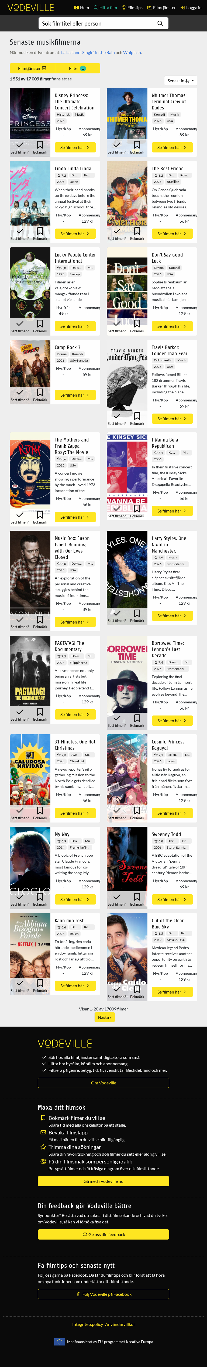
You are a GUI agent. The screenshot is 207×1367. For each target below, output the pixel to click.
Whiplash (132, 52)
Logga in (193, 7)
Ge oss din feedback (106, 1234)
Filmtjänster (164, 7)
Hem (84, 7)
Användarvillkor (120, 1324)
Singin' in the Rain (98, 52)
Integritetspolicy (87, 1324)
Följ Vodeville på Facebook (106, 1294)
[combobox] (104, 23)
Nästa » (105, 1017)
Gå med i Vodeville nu (103, 1181)
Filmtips (135, 7)
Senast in (176, 80)
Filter (76, 68)
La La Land (71, 52)
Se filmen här (72, 147)
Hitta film (108, 7)
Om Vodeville (103, 1082)
